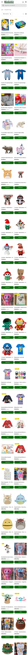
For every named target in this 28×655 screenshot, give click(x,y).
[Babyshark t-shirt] (20, 399)
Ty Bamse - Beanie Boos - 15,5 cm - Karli (10, 207)
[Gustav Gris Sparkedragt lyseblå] (7, 74)
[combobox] (14, 5)
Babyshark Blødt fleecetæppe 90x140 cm (10, 32)
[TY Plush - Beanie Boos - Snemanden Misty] (20, 224)
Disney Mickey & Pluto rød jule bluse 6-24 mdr (11, 432)
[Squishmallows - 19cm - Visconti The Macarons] (7, 524)
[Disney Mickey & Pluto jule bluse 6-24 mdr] (7, 399)
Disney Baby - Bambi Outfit (20, 307)
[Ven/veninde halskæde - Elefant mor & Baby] (20, 49)
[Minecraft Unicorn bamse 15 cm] (20, 149)
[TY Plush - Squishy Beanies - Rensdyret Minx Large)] (20, 624)
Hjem (2, 9)
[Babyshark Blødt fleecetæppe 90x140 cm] (7, 24)
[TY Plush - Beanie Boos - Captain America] (7, 349)
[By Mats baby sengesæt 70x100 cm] (7, 99)
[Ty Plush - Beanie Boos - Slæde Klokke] (7, 249)
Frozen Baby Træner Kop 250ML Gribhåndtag (11, 132)
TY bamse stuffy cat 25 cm (7, 307)
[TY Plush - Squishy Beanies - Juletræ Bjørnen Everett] (7, 648)
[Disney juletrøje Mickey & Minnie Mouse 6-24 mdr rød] (20, 449)
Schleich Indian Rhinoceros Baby (8, 157)
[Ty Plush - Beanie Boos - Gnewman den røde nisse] (20, 249)
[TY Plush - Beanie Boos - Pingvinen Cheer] (20, 199)
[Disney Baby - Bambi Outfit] (20, 299)
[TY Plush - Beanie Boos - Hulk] (7, 324)
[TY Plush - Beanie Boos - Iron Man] (20, 324)
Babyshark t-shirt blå (19, 357)
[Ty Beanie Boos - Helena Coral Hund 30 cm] (20, 549)
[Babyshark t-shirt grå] (7, 374)
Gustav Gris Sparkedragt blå (20, 82)
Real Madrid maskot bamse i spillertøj (9, 557)
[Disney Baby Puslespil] (7, 449)
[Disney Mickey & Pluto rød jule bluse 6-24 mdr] (7, 424)
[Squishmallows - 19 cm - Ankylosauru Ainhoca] (20, 524)
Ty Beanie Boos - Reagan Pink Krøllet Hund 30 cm (12, 581)
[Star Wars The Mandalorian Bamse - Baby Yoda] (7, 599)
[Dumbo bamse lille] (20, 648)
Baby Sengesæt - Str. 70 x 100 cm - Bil (9, 482)
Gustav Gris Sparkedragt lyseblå (8, 82)
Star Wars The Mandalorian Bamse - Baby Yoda (11, 606)
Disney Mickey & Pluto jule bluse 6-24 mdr (10, 407)
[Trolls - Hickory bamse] (7, 624)
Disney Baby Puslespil (6, 457)
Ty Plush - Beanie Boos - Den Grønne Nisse (10, 232)
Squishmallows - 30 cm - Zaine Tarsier (9, 182)
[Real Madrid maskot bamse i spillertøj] (7, 549)
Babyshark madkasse (19, 32)
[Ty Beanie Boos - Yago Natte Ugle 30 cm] (20, 574)
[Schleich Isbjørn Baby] (20, 124)
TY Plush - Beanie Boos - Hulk (7, 332)
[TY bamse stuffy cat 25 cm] (7, 299)
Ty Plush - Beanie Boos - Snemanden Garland (11, 282)
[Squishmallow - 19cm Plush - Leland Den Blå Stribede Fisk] (20, 499)
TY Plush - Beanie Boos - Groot (21, 282)
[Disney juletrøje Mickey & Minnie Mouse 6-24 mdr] (20, 424)
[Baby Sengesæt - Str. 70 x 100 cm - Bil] (7, 474)
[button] (25, 2)
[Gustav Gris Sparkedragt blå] (20, 74)
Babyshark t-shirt (18, 407)
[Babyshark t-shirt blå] (20, 349)
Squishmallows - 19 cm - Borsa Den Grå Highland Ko (12, 507)
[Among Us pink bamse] (20, 474)
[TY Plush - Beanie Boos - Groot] (20, 274)
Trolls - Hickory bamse (6, 631)
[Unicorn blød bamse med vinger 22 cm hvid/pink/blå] (20, 599)
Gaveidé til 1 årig (8, 9)
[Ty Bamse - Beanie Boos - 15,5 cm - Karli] (7, 199)
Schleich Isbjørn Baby (19, 132)
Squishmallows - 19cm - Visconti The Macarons (11, 532)
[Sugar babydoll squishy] (7, 49)
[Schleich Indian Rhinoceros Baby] (7, 149)
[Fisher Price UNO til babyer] (20, 99)
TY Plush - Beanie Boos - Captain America (10, 357)
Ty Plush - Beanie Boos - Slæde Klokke (9, 257)
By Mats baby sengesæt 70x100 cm (9, 107)
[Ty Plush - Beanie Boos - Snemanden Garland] (7, 274)
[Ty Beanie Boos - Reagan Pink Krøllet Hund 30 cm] (7, 574)
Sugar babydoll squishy (6, 57)
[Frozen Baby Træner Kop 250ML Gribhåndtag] (7, 124)
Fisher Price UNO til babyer (20, 107)
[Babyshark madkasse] (20, 24)
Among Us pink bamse (19, 482)
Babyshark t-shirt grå (6, 382)
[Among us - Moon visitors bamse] (20, 374)
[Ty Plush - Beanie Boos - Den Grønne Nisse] (7, 224)
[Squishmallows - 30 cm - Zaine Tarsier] (7, 174)
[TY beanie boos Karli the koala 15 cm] (20, 174)
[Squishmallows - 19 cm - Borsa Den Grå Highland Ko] (7, 499)
